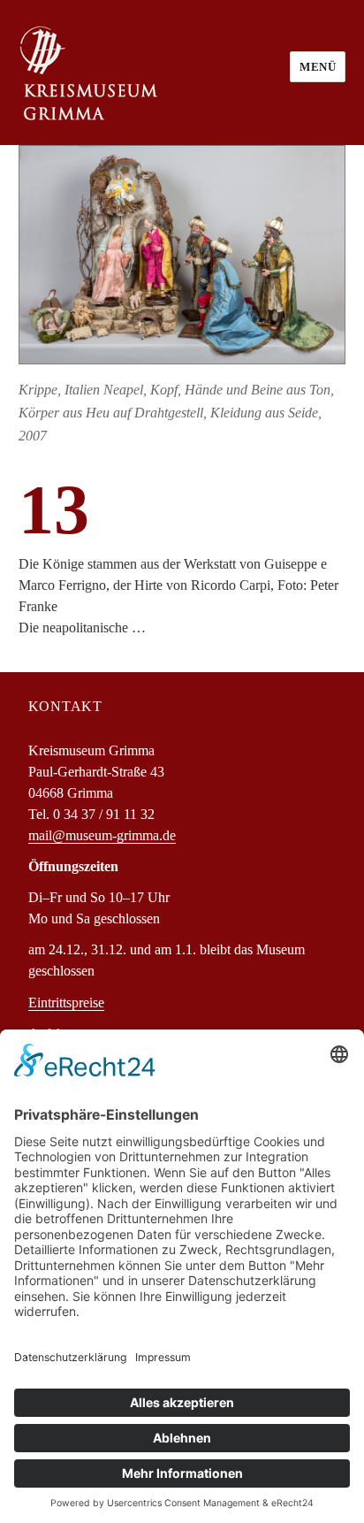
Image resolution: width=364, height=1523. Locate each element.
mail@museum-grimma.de (102, 835)
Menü (318, 66)
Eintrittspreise (66, 1002)
